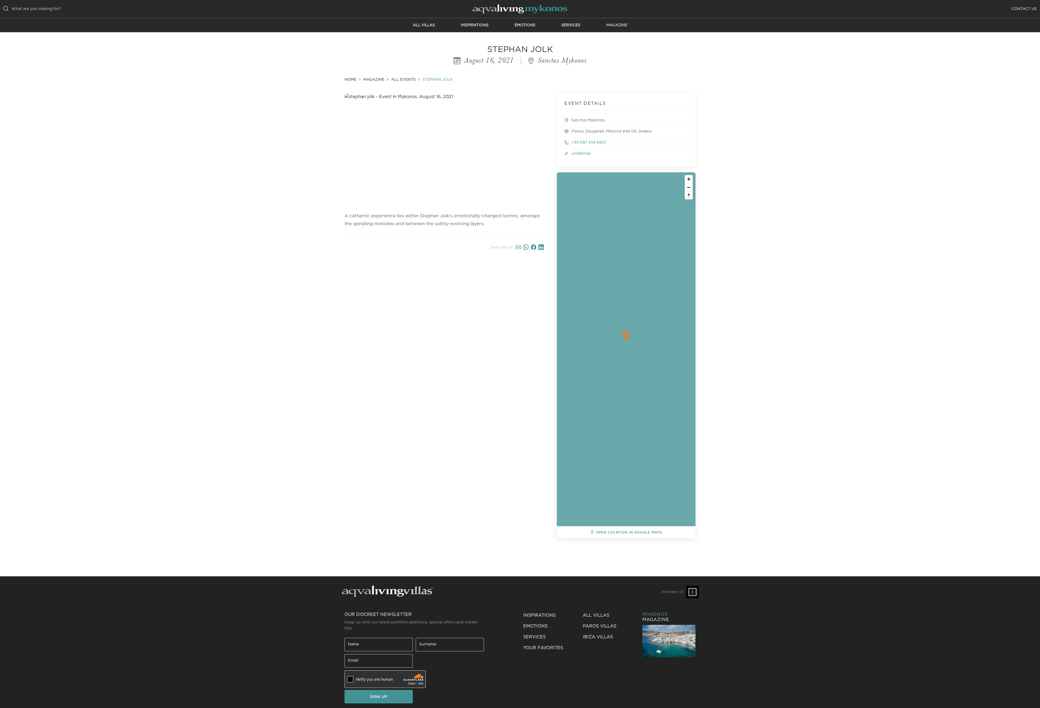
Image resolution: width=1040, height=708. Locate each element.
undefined (580, 154)
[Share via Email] (518, 247)
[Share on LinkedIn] (541, 247)
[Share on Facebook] (533, 247)
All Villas (424, 25)
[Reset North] (689, 195)
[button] (549, 648)
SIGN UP (378, 697)
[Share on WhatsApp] (526, 247)
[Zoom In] (689, 179)
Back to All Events (584, 547)
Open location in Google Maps (629, 532)
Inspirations (475, 25)
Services (570, 25)
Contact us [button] (1024, 9)
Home (350, 80)
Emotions (525, 25)
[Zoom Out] (689, 187)
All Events (403, 80)
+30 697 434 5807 (588, 142)
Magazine (616, 25)
